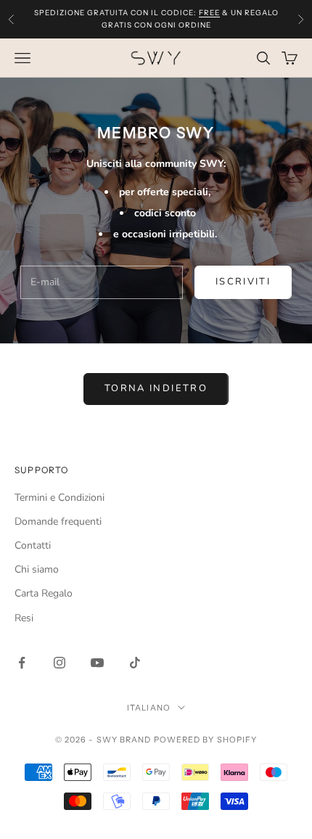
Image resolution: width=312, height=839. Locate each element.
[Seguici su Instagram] (59, 662)
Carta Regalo (44, 593)
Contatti (33, 545)
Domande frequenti (58, 521)
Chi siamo (37, 569)
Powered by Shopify (206, 739)
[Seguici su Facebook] (22, 662)
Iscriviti (243, 281)
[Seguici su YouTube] (97, 662)
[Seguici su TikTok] (135, 662)
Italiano (149, 708)
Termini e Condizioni (59, 497)
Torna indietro (156, 388)
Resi (24, 618)
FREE (209, 12)
